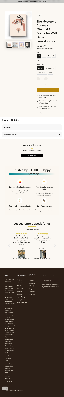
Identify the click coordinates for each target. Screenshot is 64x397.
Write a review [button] (32, 155)
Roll (51, 73)
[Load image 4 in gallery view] (27, 45)
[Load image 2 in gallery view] (15, 45)
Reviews (31, 280)
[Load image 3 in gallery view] (21, 45)
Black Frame (42, 73)
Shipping (39, 48)
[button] (9, 245)
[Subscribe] (58, 280)
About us (19, 283)
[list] (32, 196)
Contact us (20, 280)
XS (39, 56)
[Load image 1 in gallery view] (9, 45)
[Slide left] (4, 45)
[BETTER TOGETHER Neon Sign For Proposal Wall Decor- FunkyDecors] (21, 254)
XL (39, 61)
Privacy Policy (21, 300)
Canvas (41, 68)
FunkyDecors (12, 390)
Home (39, 15)
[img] (32, 226)
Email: (13, 382)
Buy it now (48, 90)
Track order (32, 283)
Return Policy (21, 297)
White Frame (50, 68)
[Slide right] (33, 45)
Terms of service (22, 302)
